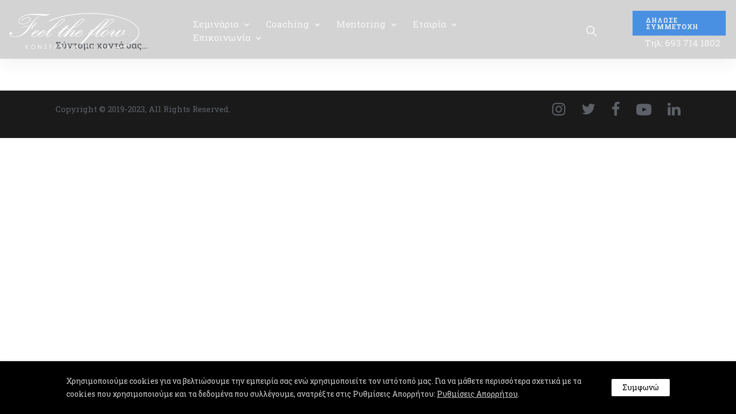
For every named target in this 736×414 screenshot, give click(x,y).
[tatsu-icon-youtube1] (647, 108)
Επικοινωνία (222, 37)
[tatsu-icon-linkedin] (674, 108)
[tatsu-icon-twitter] (592, 108)
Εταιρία (429, 24)
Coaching (287, 24)
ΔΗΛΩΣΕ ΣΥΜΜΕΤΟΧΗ (672, 23)
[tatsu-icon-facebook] (620, 108)
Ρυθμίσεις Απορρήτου (477, 394)
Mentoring (361, 24)
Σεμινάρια (216, 24)
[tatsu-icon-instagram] (562, 108)
